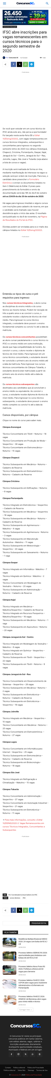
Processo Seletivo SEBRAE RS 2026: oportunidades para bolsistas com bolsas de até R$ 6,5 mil (32, 955)
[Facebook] (13, 64)
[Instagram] (18, 1054)
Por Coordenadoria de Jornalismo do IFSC (22, 895)
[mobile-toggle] (4, 3)
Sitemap (31, 1070)
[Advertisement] (25, 99)
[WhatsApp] (25, 64)
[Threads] (39, 1054)
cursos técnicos (15, 898)
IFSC (24, 898)
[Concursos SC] (4, 57)
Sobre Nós (21, 1070)
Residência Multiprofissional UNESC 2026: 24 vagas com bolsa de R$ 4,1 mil (32, 941)
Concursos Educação (9, 27)
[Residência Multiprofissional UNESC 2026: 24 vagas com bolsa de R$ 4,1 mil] (9, 942)
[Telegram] (31, 64)
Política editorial (19, 1067)
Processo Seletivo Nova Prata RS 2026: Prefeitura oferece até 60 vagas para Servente (31, 969)
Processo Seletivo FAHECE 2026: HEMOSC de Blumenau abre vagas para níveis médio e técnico (32, 999)
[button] (47, 3)
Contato (8, 1067)
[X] (19, 64)
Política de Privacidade (35, 1067)
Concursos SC (13, 58)
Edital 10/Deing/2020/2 (31, 230)
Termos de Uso (41, 1070)
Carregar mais (24, 1010)
